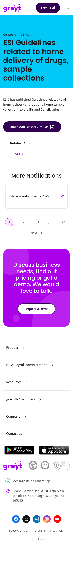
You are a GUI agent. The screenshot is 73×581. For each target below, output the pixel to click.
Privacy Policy (57, 530)
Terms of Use (36, 539)
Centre (8, 34)
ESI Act (26, 34)
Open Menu (67, 7)
